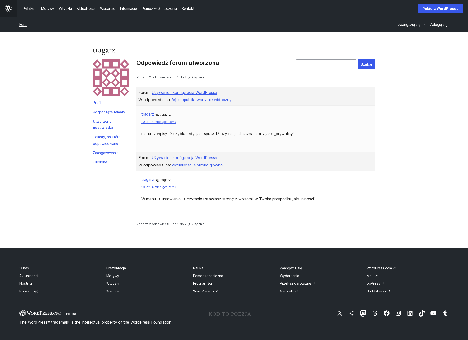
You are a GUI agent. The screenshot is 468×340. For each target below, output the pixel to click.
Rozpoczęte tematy (109, 112)
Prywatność (29, 291)
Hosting (26, 283)
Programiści (202, 283)
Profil (97, 102)
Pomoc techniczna (208, 276)
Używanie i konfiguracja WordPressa (184, 92)
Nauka (198, 268)
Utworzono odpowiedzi (103, 124)
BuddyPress (378, 291)
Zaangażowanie (106, 153)
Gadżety (289, 291)
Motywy (112, 276)
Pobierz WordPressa (440, 8)
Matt (372, 276)
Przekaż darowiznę (297, 283)
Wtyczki (112, 283)
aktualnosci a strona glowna (197, 165)
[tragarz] (111, 78)
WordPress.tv (206, 291)
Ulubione (100, 162)
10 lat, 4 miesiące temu (158, 122)
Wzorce (112, 291)
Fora (23, 24)
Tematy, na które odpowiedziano (107, 140)
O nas (24, 268)
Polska (71, 314)
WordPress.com (381, 268)
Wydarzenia (289, 276)
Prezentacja (116, 268)
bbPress (375, 283)
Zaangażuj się (291, 268)
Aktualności (29, 276)
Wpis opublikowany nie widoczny (202, 99)
